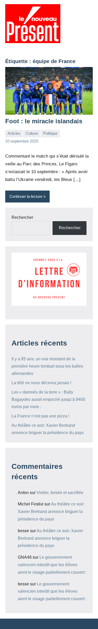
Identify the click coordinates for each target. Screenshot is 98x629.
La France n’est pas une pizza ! (40, 416)
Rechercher (22, 217)
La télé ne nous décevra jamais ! (41, 383)
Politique (50, 133)
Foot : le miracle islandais (43, 121)
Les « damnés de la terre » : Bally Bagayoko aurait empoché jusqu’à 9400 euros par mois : (48, 399)
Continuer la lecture (25, 196)
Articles (14, 133)
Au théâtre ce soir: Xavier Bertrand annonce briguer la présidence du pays (51, 511)
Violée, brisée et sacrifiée (60, 492)
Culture (32, 133)
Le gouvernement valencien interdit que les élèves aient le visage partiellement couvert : (52, 564)
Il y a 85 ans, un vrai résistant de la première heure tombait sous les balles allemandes (47, 366)
